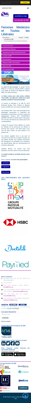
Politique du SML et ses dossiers (11, 62)
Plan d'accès (5, 172)
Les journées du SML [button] (21, 20)
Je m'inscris (5, 163)
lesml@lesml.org (8, 287)
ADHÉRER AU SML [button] (21, 16)
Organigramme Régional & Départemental (13, 52)
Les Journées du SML (8, 69)
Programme (5, 166)
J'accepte (25, 2)
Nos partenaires (6, 59)
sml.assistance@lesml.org (20, 291)
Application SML (6, 66)
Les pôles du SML (7, 56)
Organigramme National (9, 49)
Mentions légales (6, 321)
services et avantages (13, 308)
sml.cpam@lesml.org (9, 295)
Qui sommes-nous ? (7, 45)
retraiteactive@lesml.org (10, 300)
